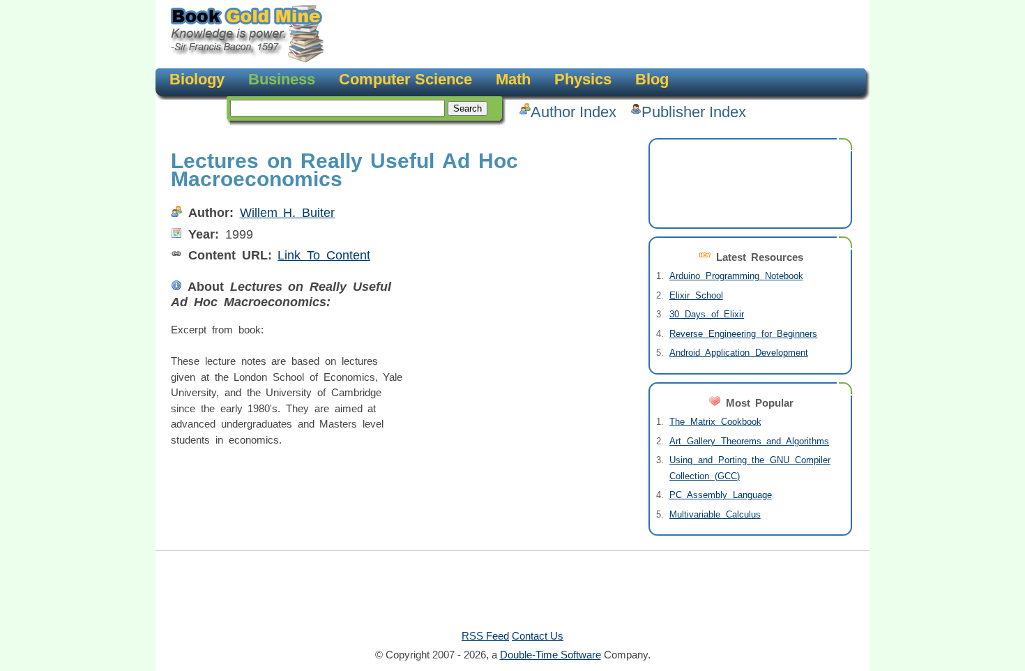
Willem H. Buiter (287, 213)
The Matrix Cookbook (715, 421)
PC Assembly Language (720, 495)
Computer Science (405, 79)
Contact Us (537, 636)
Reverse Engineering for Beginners (743, 334)
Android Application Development (738, 352)
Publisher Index (693, 112)
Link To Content (324, 255)
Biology (197, 79)
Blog (652, 79)
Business (281, 79)
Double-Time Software (550, 655)
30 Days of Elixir (706, 314)
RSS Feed (485, 636)
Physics (583, 79)
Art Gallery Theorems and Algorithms (749, 441)
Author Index (573, 112)
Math (513, 79)
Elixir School (696, 295)
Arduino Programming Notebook (736, 276)
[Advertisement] (593, 34)
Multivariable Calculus (715, 514)
